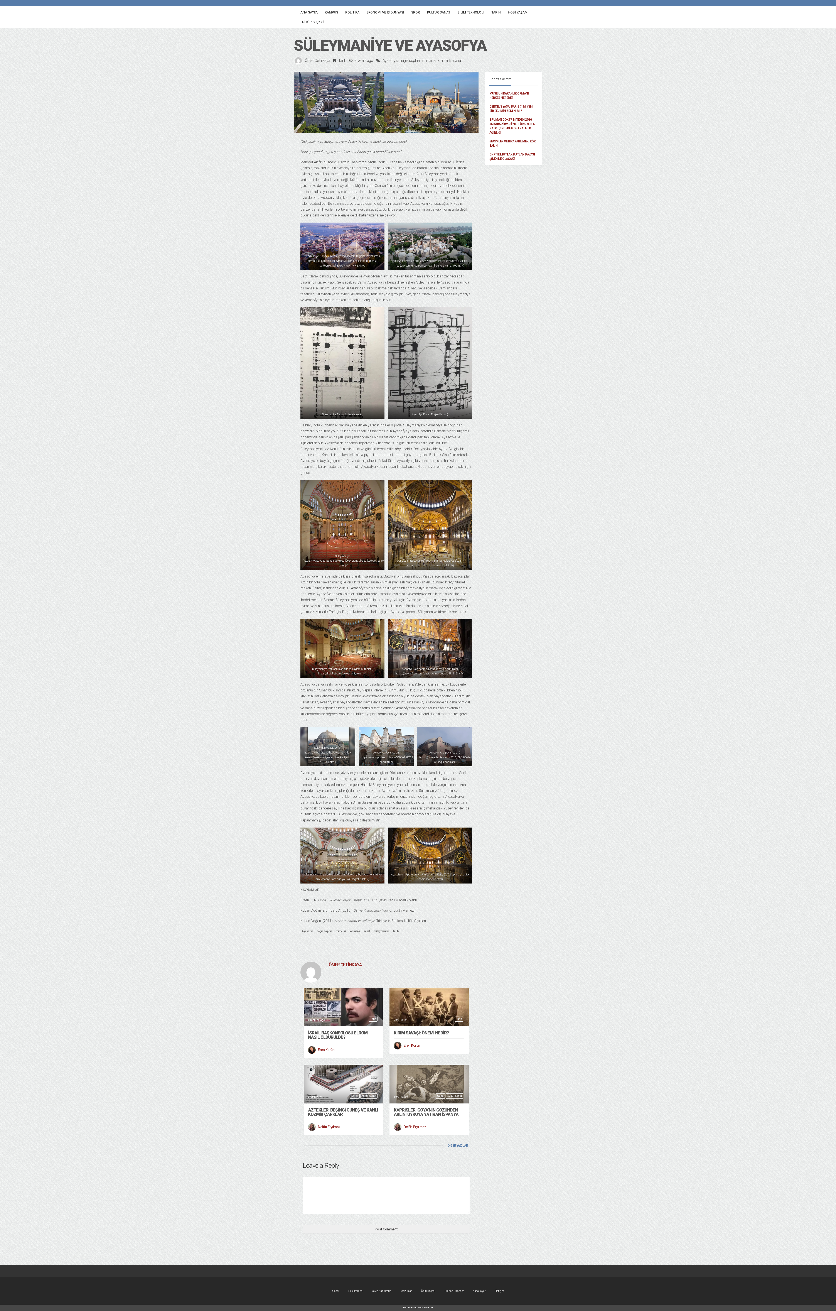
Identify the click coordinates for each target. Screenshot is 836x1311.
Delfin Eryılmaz (329, 1127)
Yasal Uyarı (479, 1290)
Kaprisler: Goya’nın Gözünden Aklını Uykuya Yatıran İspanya (426, 1112)
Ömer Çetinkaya (317, 60)
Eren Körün (326, 1050)
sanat (457, 60)
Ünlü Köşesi (428, 1290)
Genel (354, 1095)
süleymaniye (381, 931)
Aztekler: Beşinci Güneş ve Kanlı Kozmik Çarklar (343, 1112)
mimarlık (429, 60)
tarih (396, 931)
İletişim (500, 1290)
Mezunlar (406, 1290)
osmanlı (444, 60)
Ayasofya (390, 60)
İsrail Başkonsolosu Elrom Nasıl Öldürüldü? (337, 1035)
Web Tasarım (425, 1307)
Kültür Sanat (369, 1095)
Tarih (342, 60)
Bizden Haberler (454, 1290)
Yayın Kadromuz (381, 1290)
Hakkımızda (355, 1290)
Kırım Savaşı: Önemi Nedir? (421, 1033)
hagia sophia (410, 60)
